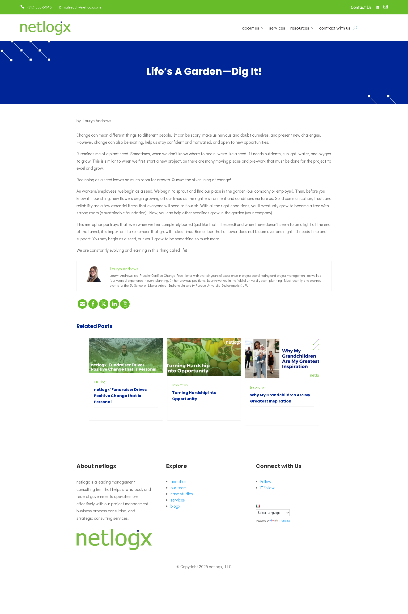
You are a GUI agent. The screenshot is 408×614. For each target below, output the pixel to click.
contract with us (334, 28)
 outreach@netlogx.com (80, 6)
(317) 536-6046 (38, 6)
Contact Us (361, 7)
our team (178, 487)
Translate (284, 520)
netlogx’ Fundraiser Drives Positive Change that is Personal (120, 395)
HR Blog (100, 382)
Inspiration (180, 385)
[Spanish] (258, 506)
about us (250, 28)
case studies (181, 494)
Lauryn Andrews (97, 120)
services (277, 28)
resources (299, 28)
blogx (175, 506)
